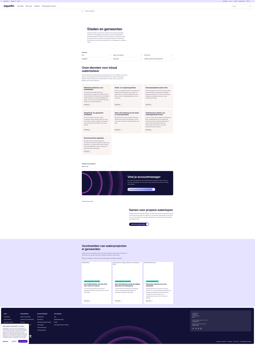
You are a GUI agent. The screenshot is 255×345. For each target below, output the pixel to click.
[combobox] (248, 1)
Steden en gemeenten (25, 316)
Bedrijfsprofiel (40, 316)
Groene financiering (41, 327)
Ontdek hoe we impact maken (138, 224)
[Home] (9, 6)
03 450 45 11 (195, 321)
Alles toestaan (22, 341)
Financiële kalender (41, 330)
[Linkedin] (201, 328)
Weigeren (14, 341)
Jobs (55, 316)
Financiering (40, 319)
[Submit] (250, 6)
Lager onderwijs (7, 319)
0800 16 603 (195, 325)
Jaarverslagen (40, 324)
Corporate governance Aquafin (44, 322)
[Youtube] (196, 328)
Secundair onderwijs (8, 322)
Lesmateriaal (7, 316)
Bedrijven (22, 322)
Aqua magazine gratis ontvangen (61, 324)
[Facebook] (193, 328)
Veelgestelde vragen (58, 319)
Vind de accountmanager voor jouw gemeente (140, 189)
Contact (56, 322)
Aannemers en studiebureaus (27, 319)
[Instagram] (198, 328)
